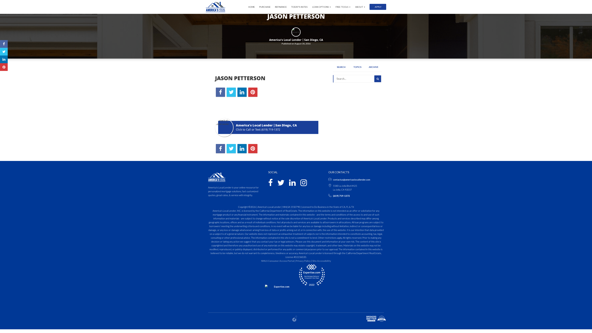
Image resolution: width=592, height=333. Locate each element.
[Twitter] (280, 184)
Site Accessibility (321, 260)
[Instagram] (303, 184)
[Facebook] (270, 184)
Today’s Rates (299, 7)
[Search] (377, 78)
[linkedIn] (292, 184)
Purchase (265, 7)
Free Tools (342, 7)
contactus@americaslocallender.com (351, 179)
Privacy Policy (303, 260)
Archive (373, 67)
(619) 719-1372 (270, 129)
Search (341, 67)
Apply (377, 7)
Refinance (281, 7)
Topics (357, 67)
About (359, 7)
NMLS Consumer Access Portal (277, 260)
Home (251, 7)
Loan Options (320, 7)
